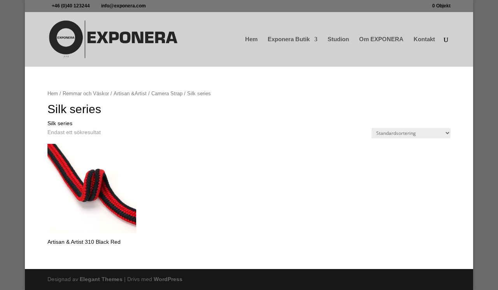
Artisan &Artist (130, 93)
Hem (251, 39)
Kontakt (424, 39)
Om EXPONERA (381, 39)
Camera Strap (166, 93)
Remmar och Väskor (86, 93)
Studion (338, 39)
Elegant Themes (101, 279)
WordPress (168, 279)
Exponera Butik (289, 39)
